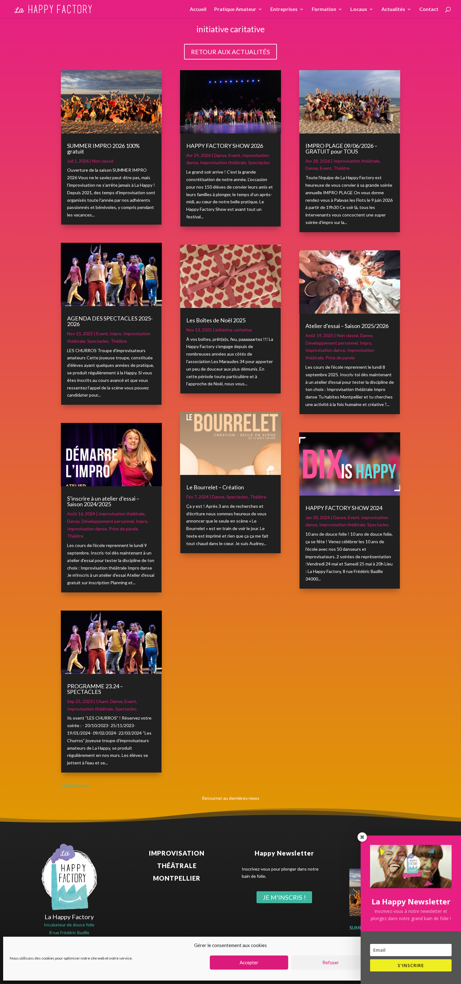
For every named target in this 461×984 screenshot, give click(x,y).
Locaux (358, 9)
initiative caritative (233, 329)
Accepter (249, 963)
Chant (102, 701)
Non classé (103, 161)
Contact (428, 9)
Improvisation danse (87, 528)
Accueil (198, 9)
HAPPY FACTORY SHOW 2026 (224, 145)
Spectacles (98, 341)
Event (102, 333)
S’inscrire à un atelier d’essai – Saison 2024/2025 (103, 501)
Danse (73, 521)
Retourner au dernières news (230, 798)
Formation (324, 9)
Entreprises (284, 9)
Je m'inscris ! (284, 897)
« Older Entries (75, 785)
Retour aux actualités (230, 51)
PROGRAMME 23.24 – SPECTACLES (95, 689)
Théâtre (119, 341)
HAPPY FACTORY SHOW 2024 (343, 507)
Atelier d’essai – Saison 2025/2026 (347, 325)
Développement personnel (108, 521)
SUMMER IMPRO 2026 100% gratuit (103, 148)
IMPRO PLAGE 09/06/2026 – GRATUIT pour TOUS (341, 148)
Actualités (393, 9)
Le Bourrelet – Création (215, 487)
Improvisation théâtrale (121, 513)
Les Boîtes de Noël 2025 (216, 320)
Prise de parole (123, 528)
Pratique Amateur (235, 9)
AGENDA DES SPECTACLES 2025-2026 (110, 321)
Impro (115, 333)
